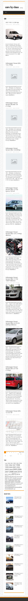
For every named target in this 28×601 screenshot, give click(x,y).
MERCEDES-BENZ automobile (12, 481)
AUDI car (7, 478)
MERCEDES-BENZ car (10, 483)
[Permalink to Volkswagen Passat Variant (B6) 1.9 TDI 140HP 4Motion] (14, 292)
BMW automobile (18, 477)
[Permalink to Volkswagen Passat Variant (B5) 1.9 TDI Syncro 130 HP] (14, 203)
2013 (14, 474)
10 (18, 454)
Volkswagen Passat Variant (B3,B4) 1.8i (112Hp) (12, 104)
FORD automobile (17, 479)
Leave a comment (16, 24)
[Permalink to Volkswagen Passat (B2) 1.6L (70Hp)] (14, 76)
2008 (11, 472)
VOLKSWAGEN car (10, 489)
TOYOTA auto (19, 483)
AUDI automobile (18, 476)
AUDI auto (11, 476)
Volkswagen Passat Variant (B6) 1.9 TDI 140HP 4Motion (12, 279)
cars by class (12, 7)
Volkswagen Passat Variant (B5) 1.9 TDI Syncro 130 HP (12, 189)
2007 (7, 472)
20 (20, 454)
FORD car (7, 480)
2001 (14, 467)
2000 (10, 467)
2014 (18, 474)
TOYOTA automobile (10, 484)
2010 (20, 472)
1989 (6, 463)
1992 (14, 463)
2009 (15, 472)
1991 (11, 463)
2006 (19, 469)
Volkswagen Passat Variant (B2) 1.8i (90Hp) (13, 149)
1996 (10, 465)
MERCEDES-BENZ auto (14, 480)
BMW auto (12, 477)
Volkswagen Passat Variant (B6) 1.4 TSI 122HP (18, 584)
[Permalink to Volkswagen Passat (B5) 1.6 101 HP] (14, 424)
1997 (14, 465)
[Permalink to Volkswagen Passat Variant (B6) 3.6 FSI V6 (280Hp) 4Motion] (14, 336)
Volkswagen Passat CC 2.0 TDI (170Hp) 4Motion (18, 574)
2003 (7, 469)
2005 (15, 469)
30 (5, 455)
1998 (18, 465)
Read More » (12, 95)
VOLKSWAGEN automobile (13, 487)
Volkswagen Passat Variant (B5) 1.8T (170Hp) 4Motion (14, 233)
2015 (6, 476)
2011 (6, 474)
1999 (7, 467)
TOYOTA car (18, 484)
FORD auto (11, 479)
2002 (18, 467)
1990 (8, 463)
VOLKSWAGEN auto (10, 485)
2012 (9, 474)
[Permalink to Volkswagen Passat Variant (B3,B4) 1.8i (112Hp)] (14, 117)
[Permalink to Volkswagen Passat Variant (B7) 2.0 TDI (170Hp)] (14, 382)
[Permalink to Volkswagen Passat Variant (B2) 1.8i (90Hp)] (14, 161)
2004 (11, 469)
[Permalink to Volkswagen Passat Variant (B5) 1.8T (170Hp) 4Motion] (14, 247)
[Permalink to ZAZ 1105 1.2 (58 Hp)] (14, 34)
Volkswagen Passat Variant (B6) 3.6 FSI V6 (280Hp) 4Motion (13, 323)
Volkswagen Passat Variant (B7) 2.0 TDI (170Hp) (12, 368)
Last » (11, 455)
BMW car (7, 479)
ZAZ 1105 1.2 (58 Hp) (12, 22)
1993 (17, 463)
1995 (6, 465)
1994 (20, 463)
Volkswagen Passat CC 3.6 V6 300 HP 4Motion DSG (18, 536)
